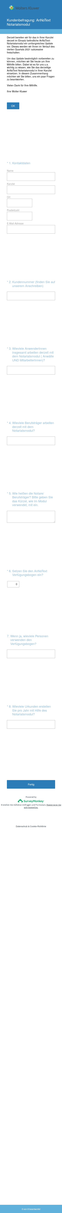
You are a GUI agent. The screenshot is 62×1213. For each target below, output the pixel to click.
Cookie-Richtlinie (38, 826)
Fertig (31, 784)
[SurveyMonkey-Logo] (31, 801)
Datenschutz (22, 826)
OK (13, 106)
